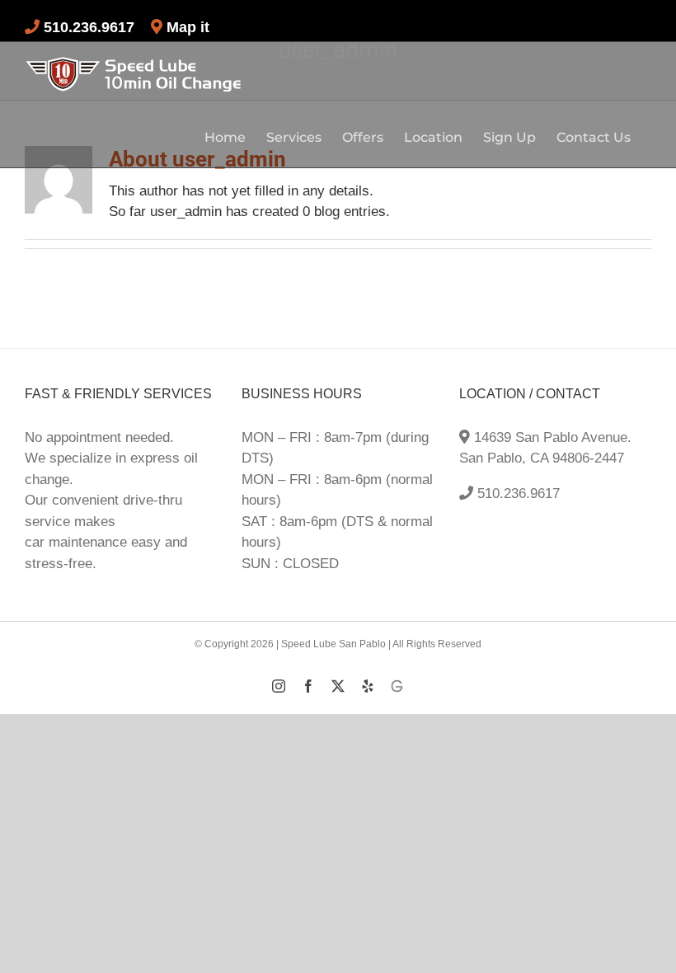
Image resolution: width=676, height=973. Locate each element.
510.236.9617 (516, 493)
